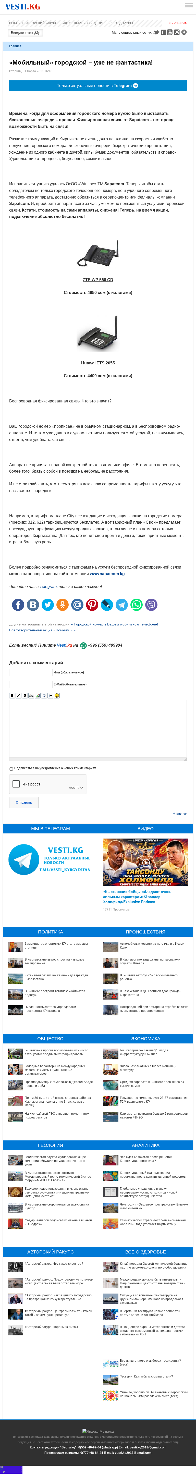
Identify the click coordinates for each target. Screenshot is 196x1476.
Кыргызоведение (89, 23)
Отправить (24, 802)
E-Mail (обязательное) (70, 684)
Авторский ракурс (41, 23)
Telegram (184, 32)
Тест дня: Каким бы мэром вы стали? (146, 1376)
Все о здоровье (120, 23)
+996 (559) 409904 (105, 645)
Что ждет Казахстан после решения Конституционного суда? (146, 1158)
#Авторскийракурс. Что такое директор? (54, 1263)
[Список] (50, 696)
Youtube (170, 32)
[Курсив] (18, 696)
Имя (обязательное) (69, 672)
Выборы (16, 23)
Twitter (156, 32)
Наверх (180, 814)
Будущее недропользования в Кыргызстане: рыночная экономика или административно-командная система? (57, 1192)
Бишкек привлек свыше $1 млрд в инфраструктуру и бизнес (144, 1052)
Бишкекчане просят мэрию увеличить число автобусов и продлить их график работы (56, 1052)
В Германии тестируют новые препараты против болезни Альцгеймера (150, 1313)
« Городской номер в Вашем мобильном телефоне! (114, 624)
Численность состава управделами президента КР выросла (50, 1008)
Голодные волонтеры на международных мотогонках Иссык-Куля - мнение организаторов (55, 1069)
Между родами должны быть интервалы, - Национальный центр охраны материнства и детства (153, 1283)
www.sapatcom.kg (107, 574)
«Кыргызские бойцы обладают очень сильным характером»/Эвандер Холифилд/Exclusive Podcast (137, 896)
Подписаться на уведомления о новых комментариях (55, 768)
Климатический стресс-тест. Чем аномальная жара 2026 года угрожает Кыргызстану (153, 1222)
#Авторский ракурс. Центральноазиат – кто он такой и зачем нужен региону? (58, 1313)
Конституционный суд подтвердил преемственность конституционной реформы (153, 1174)
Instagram (177, 32)
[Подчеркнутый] (25, 696)
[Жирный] (12, 696)
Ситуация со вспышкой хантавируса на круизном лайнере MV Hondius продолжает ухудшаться (151, 1299)
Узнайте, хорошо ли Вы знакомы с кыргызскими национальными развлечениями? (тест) (154, 1394)
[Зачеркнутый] (31, 696)
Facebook (163, 32)
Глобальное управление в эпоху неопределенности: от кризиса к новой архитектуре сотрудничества (148, 1192)
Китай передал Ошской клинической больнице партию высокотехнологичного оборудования (154, 1265)
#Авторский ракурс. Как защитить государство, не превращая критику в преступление (58, 1297)
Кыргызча (178, 23)
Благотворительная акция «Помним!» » (42, 630)
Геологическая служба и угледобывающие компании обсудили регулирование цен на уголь (56, 1160)
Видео (65, 23)
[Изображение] (38, 696)
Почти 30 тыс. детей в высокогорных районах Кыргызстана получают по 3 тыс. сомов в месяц (58, 1101)
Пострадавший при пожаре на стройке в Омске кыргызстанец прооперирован (154, 1008)
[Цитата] (44, 696)
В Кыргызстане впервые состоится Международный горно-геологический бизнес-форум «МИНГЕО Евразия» (58, 1176)
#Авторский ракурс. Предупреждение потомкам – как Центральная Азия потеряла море (59, 1281)
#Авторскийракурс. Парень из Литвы (51, 1327)
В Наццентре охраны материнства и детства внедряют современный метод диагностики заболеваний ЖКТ (152, 1330)
